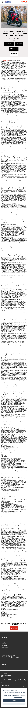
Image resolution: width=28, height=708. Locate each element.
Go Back (14, 53)
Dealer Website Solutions (5, 673)
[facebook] (3, 664)
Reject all (14, 703)
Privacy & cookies (4, 682)
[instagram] (5, 664)
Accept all (14, 700)
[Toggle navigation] (2, 2)
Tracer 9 (19, 44)
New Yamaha (9, 44)
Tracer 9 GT (13, 48)
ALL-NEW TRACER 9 (5, 60)
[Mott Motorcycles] (8, 2)
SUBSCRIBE (14, 628)
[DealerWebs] (6, 675)
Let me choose (18, 696)
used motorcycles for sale (15, 680)
